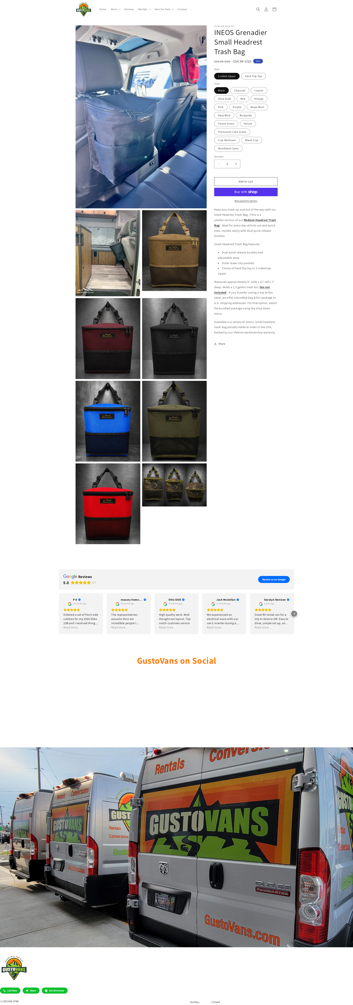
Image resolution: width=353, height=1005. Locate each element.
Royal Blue (257, 107)
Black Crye (251, 140)
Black (221, 90)
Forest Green (226, 123)
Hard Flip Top (253, 76)
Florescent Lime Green (232, 132)
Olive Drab (224, 98)
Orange (258, 98)
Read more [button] (70, 627)
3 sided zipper (227, 76)
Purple (237, 107)
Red (242, 98)
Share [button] (221, 343)
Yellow (248, 123)
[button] (115, 9)
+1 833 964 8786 (9, 1001)
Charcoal (239, 90)
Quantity (218, 156)
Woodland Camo (228, 148)
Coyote (259, 90)
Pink (221, 107)
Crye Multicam (227, 140)
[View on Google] (67, 601)
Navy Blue (224, 115)
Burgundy (246, 115)
